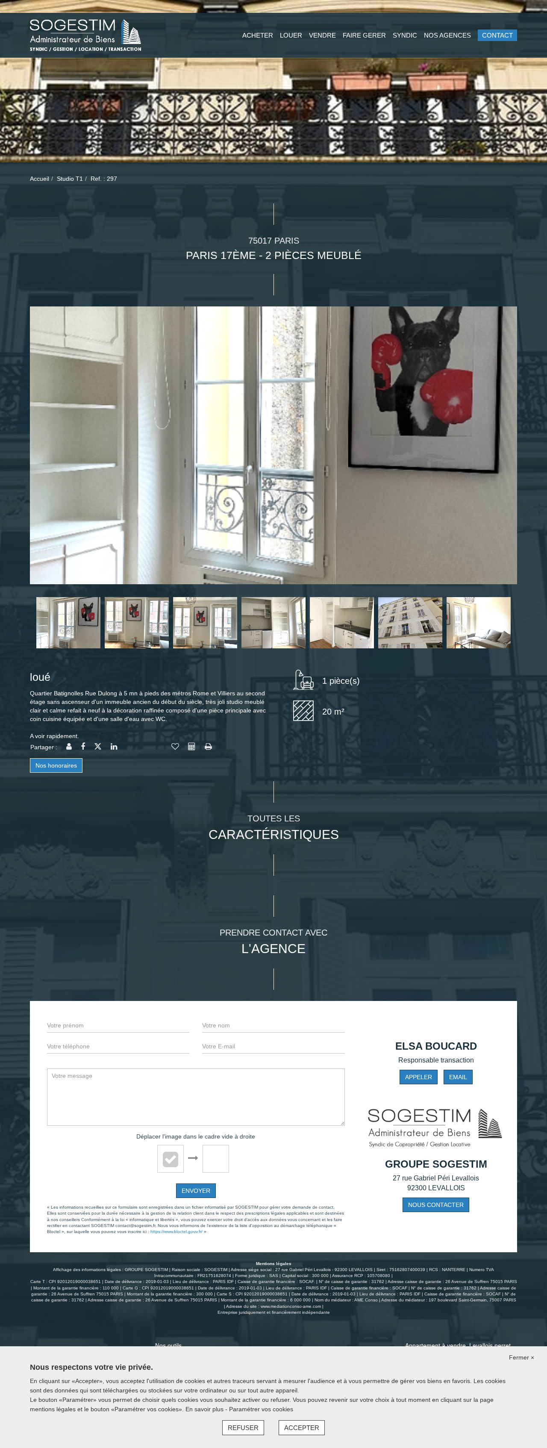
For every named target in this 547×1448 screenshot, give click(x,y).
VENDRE (322, 35)
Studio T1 (70, 178)
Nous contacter (436, 1204)
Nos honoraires (56, 765)
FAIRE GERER (364, 35)
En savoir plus (205, 1409)
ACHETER (257, 35)
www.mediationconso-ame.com (291, 1306)
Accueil (39, 178)
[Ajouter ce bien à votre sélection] (175, 747)
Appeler (418, 1077)
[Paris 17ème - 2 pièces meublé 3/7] (273, 445)
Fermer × (521, 1357)
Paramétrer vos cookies (261, 1409)
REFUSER (243, 1427)
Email (458, 1077)
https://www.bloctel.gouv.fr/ (176, 1231)
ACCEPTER (301, 1427)
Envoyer (196, 1190)
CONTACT (497, 35)
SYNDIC (405, 35)
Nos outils (168, 1345)
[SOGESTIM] (85, 34)
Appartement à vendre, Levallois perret (458, 1345)
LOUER (291, 35)
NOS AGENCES (447, 35)
